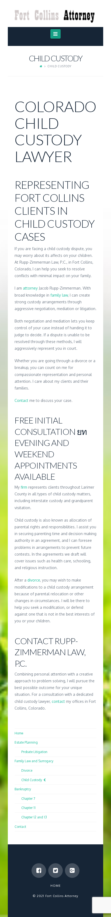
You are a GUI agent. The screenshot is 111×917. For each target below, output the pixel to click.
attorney (30, 288)
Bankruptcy (23, 789)
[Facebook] (39, 870)
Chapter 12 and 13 (34, 817)
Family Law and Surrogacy (34, 761)
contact (58, 701)
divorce (33, 580)
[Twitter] (55, 870)
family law (59, 295)
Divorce (26, 770)
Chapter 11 (28, 808)
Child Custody (31, 780)
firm (24, 487)
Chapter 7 (28, 799)
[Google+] (72, 870)
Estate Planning (26, 742)
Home (19, 733)
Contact (21, 400)
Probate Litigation (34, 752)
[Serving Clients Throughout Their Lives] (56, 13)
